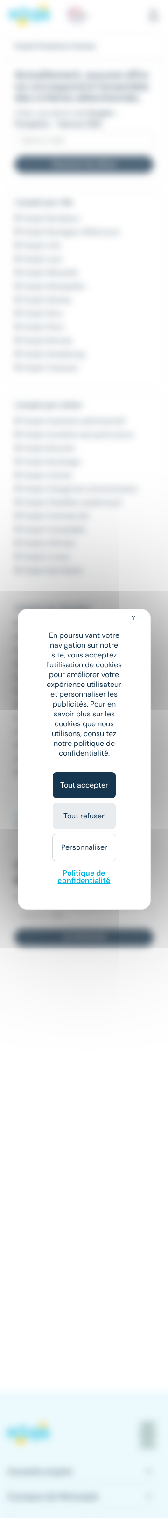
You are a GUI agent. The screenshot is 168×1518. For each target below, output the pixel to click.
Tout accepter (84, 785)
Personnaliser (84, 847)
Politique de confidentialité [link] (83, 876)
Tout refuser (84, 816)
